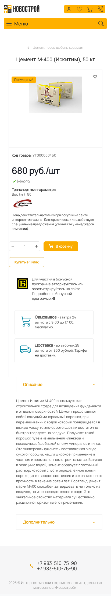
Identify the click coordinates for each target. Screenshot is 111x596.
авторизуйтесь (64, 284)
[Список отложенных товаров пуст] (79, 8)
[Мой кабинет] (69, 8)
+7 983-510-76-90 (57, 568)
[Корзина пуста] (90, 8)
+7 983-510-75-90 (57, 563)
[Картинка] (55, 111)
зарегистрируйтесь (48, 288)
